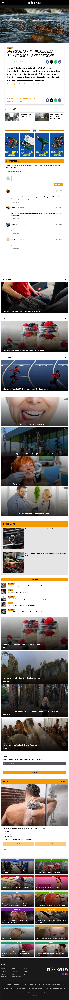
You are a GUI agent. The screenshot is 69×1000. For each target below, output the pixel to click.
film (15, 98)
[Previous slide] (6, 143)
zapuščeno (10, 101)
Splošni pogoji (21, 988)
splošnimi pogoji (15, 768)
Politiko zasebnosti (25, 768)
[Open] (8, 2)
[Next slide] (62, 143)
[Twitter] (51, 62)
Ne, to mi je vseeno (10, 836)
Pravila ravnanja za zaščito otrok (37, 988)
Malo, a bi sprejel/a (10, 834)
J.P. (10, 62)
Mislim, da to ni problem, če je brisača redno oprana (18, 839)
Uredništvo (17, 984)
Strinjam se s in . (17, 768)
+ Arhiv (63, 781)
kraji (35, 98)
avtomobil (10, 98)
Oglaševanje (8, 984)
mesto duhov (18, 101)
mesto (31, 98)
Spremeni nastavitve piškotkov (55, 984)
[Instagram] (66, 974)
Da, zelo (7, 831)
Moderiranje (33, 984)
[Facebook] (47, 62)
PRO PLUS (25, 984)
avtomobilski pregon (23, 98)
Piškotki (41, 984)
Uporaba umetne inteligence (58, 988)
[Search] (66, 2)
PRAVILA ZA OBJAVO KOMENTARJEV (14, 171)
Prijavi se (58, 184)
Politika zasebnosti (9, 988)
